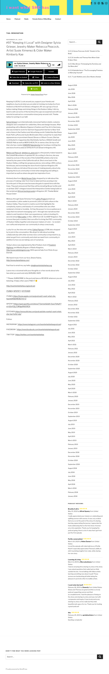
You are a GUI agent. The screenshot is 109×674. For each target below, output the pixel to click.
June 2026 (71, 93)
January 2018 (72, 496)
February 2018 (73, 492)
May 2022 (71, 289)
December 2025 (73, 117)
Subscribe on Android (19, 77)
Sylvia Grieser (11, 122)
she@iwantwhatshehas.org (41, 265)
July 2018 (71, 472)
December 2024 (73, 165)
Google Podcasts (36, 71)
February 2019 (73, 444)
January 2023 (72, 257)
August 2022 (72, 277)
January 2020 (72, 400)
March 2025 (72, 153)
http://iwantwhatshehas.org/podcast (20, 286)
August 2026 (72, 85)
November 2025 (73, 121)
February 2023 (73, 253)
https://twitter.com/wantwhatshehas (29, 335)
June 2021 (71, 332)
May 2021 (71, 337)
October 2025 (73, 125)
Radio (26, 19)
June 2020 (71, 380)
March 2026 (72, 105)
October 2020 (73, 364)
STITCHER (26, 291)
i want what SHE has (27, 7)
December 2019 (73, 404)
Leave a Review (52, 77)
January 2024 (72, 209)
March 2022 (72, 297)
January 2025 (72, 161)
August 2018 (72, 468)
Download (15, 83)
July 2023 (71, 233)
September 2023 (74, 225)
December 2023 (73, 213)
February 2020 (73, 396)
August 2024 (72, 181)
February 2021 (73, 348)
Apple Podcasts (19, 71)
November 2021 (73, 313)
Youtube (51, 71)
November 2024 (73, 169)
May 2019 (71, 432)
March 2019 (72, 440)
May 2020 (71, 384)
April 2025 (71, 149)
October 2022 (73, 269)
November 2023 (73, 217)
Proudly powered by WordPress (16, 669)
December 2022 (73, 261)
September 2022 (74, 273)
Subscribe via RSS (31, 83)
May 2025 (71, 145)
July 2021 (71, 329)
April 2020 (71, 388)
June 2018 (71, 476)
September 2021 (74, 321)
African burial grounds (26, 191)
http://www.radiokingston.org (18, 250)
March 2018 (72, 488)
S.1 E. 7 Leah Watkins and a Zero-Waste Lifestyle (84, 77)
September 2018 (74, 464)
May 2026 (71, 97)
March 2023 (72, 249)
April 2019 (71, 436)
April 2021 (71, 340)
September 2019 (74, 416)
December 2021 (73, 309)
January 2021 (72, 352)
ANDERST (27, 145)
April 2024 (71, 197)
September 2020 (74, 368)
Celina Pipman (38, 230)
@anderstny (35, 145)
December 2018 (73, 452)
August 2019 (72, 420)
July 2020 (71, 376)
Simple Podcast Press (37, 94)
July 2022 (71, 281)
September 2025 (74, 129)
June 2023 (71, 237)
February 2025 (73, 157)
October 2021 (72, 317)
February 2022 (73, 301)
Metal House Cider (29, 178)
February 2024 (73, 205)
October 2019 (73, 412)
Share (37, 77)
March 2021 (72, 344)
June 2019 (71, 428)
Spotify (35, 89)
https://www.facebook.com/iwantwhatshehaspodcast (38, 329)
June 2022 (71, 285)
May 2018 (71, 480)
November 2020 (74, 360)
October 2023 (73, 221)
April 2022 (71, 293)
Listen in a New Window (52, 83)
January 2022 (72, 305)
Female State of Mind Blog (41, 19)
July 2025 (71, 137)
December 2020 (73, 356)
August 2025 (72, 133)
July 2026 (71, 89)
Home (8, 19)
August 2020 (72, 372)
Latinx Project (41, 199)
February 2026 (73, 109)
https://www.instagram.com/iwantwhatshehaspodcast (39, 324)
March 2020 (72, 392)
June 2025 (71, 141)
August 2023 (72, 229)
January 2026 (72, 113)
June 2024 (71, 189)
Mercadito (22, 217)
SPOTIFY (17, 291)
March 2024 (72, 201)
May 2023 (71, 241)
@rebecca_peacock (30, 153)
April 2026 (71, 101)
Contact (58, 19)
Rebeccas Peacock (13, 153)
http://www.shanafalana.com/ (17, 260)
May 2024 (71, 193)
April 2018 (71, 484)
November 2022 (73, 265)
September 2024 (74, 177)
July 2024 (71, 185)
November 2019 (73, 408)
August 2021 (72, 324)
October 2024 (73, 173)
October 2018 (73, 460)
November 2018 (73, 456)
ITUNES (9, 291)
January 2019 (72, 448)
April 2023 (71, 245)
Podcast (17, 19)
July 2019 (71, 424)
